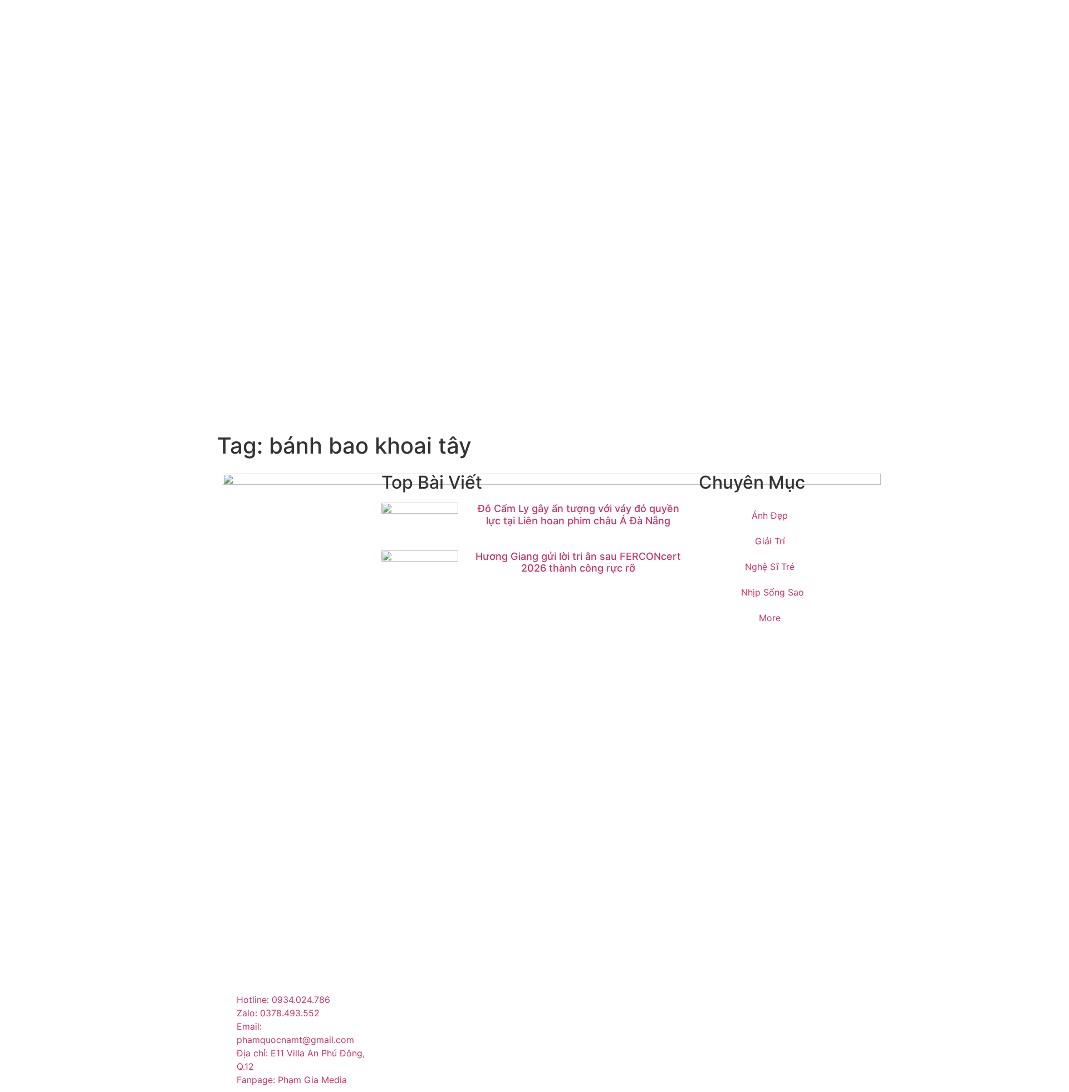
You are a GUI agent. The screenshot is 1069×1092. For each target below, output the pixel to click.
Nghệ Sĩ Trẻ (770, 566)
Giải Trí (770, 541)
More (770, 617)
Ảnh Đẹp (770, 515)
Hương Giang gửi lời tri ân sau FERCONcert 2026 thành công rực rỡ (578, 562)
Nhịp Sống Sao (772, 592)
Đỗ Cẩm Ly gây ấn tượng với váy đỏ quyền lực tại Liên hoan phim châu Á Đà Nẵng (578, 515)
